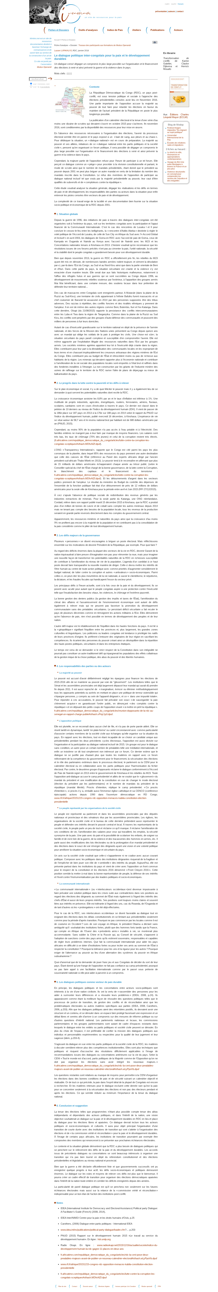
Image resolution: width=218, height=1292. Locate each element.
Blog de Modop (176, 124)
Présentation (161, 11)
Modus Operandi (44, 67)
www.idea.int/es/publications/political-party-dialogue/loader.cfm (93, 1229)
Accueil (57, 40)
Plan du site (62, 1286)
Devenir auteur (88, 1286)
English (167, 4)
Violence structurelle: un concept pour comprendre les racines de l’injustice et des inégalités (177, 176)
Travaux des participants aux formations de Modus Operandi (105, 45)
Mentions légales (104, 1286)
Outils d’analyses (88, 30)
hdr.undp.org (104, 1239)
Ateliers (136, 30)
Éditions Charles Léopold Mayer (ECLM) (176, 116)
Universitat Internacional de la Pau (175, 137)
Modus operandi (147, 1286)
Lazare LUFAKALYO (63, 50)
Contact (180, 11)
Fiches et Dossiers (58, 30)
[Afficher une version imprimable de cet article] (154, 43)
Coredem (45, 87)
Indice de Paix (115, 30)
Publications (157, 30)
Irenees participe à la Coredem (125, 1286)
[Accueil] (78, 23)
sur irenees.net (41, 84)
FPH (159, 1286)
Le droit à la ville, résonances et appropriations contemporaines (174, 155)
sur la (41, 87)
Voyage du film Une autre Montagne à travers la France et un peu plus (177, 165)
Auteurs (171, 11)
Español (173, 4)
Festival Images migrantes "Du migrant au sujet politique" (177, 130)
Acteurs (178, 30)
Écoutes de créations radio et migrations (176, 144)
